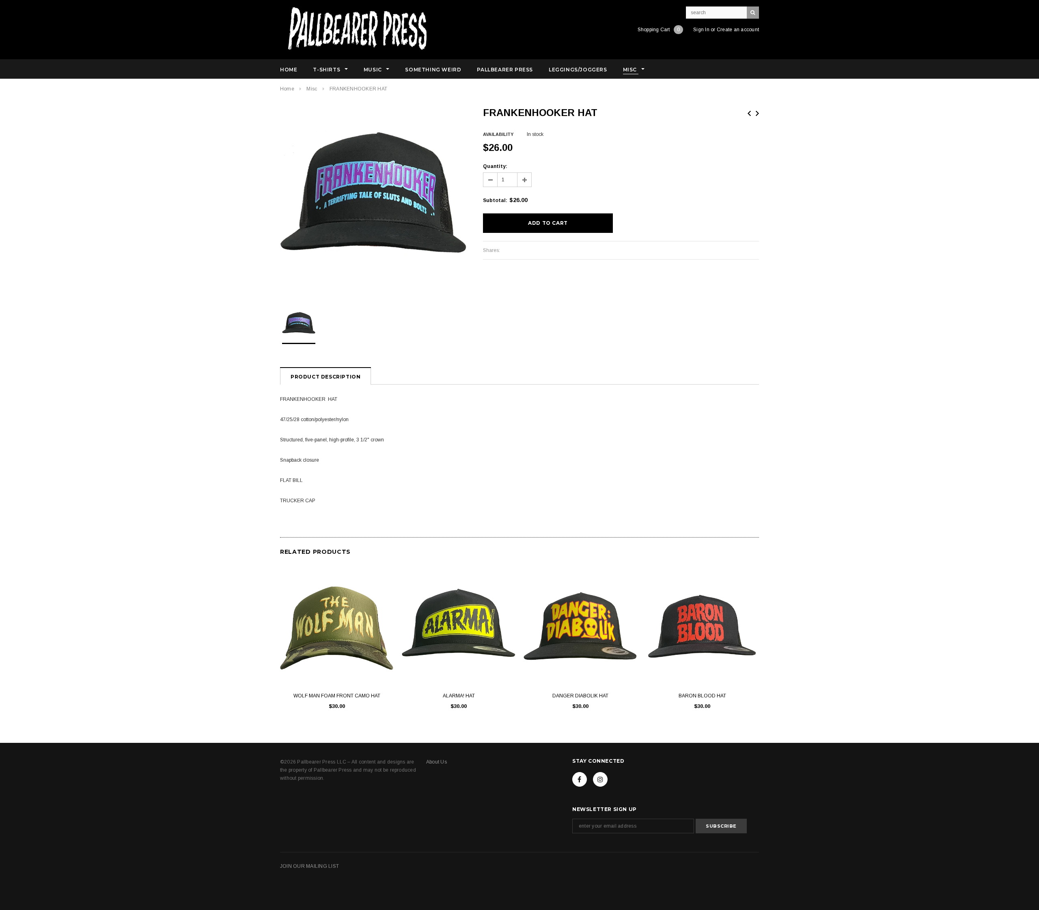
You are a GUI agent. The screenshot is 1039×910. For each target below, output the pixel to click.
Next (757, 113)
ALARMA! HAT (459, 696)
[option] (373, 200)
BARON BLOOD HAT (702, 696)
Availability (498, 134)
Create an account (738, 29)
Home (287, 89)
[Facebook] (579, 779)
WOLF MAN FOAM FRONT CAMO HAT (336, 696)
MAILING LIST (322, 866)
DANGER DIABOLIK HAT (580, 696)
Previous (749, 113)
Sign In (701, 29)
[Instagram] (600, 779)
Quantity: (495, 166)
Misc (311, 89)
